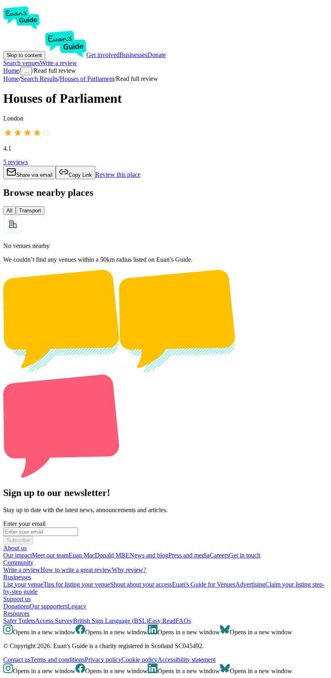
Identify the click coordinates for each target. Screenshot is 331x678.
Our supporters (48, 606)
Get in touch (244, 555)
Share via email (34, 175)
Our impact (17, 555)
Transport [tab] (30, 211)
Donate (156, 54)
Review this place (117, 174)
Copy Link (80, 175)
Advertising (250, 584)
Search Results (39, 78)
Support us (17, 598)
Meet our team (50, 555)
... (26, 71)
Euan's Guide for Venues (203, 584)
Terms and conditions (57, 659)
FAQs (183, 620)
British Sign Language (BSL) (110, 620)
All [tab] (9, 211)
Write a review (58, 62)
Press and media (188, 555)
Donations (16, 606)
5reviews (15, 162)
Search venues (21, 62)
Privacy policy (103, 659)
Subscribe (18, 540)
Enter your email (24, 523)
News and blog (149, 555)
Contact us (16, 659)
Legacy (76, 606)
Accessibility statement (186, 659)
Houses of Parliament (87, 78)
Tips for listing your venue (76, 584)
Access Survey (54, 620)
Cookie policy (139, 659)
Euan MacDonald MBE (99, 555)
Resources (16, 613)
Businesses (133, 54)
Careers (219, 555)
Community (18, 562)
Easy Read (162, 620)
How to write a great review (76, 569)
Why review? (129, 569)
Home (11, 78)
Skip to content (24, 55)
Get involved (102, 54)
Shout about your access (141, 584)
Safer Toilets (19, 620)
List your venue (23, 584)
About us (15, 548)
